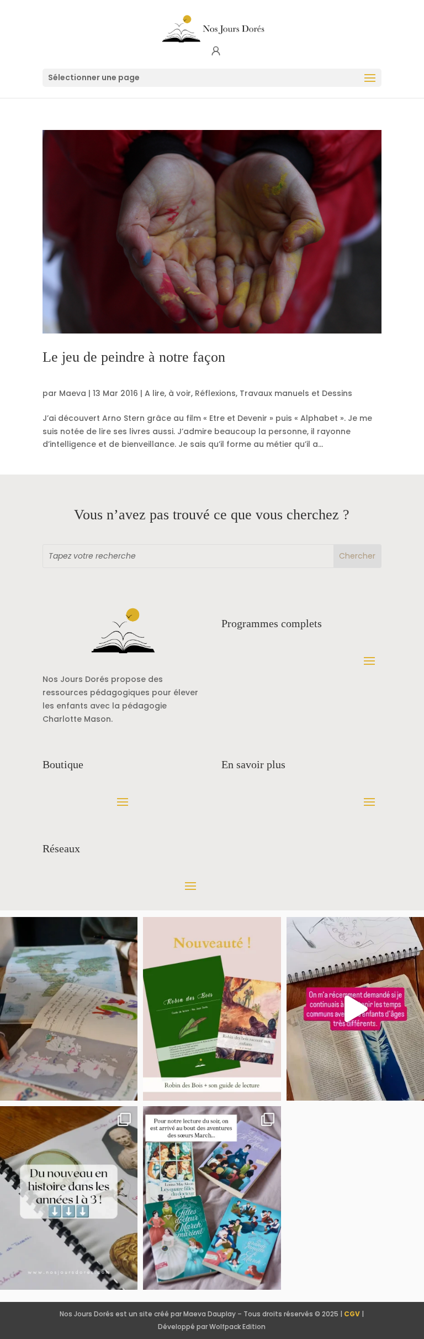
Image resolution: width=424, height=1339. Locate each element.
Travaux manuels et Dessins (296, 393)
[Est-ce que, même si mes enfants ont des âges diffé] (355, 1009)
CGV (352, 1314)
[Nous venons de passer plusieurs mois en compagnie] (211, 1198)
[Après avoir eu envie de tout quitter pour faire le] (68, 1009)
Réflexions (215, 393)
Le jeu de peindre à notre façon (134, 357)
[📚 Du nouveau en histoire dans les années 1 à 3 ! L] (68, 1198)
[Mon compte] (215, 51)
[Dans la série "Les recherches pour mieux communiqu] (211, 1009)
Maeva (72, 393)
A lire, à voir (168, 393)
